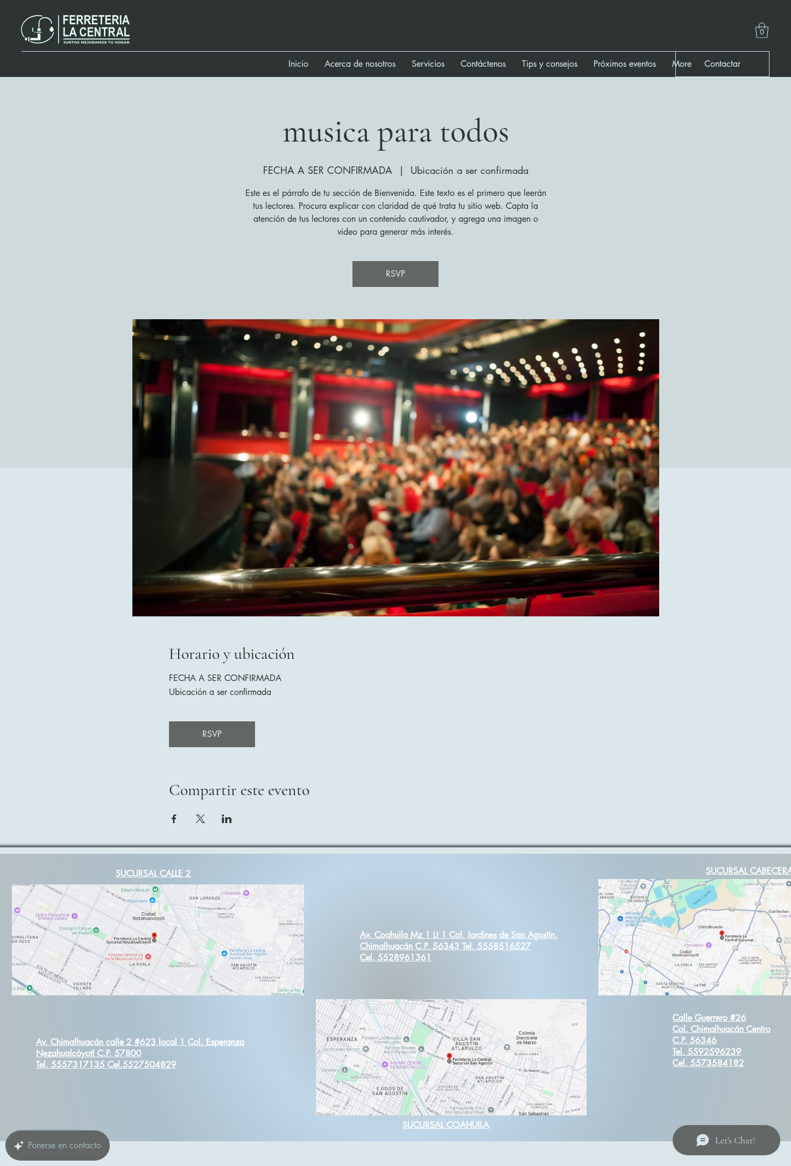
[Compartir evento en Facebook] (174, 818)
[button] (761, 30)
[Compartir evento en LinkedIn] (227, 818)
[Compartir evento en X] (200, 818)
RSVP (395, 273)
